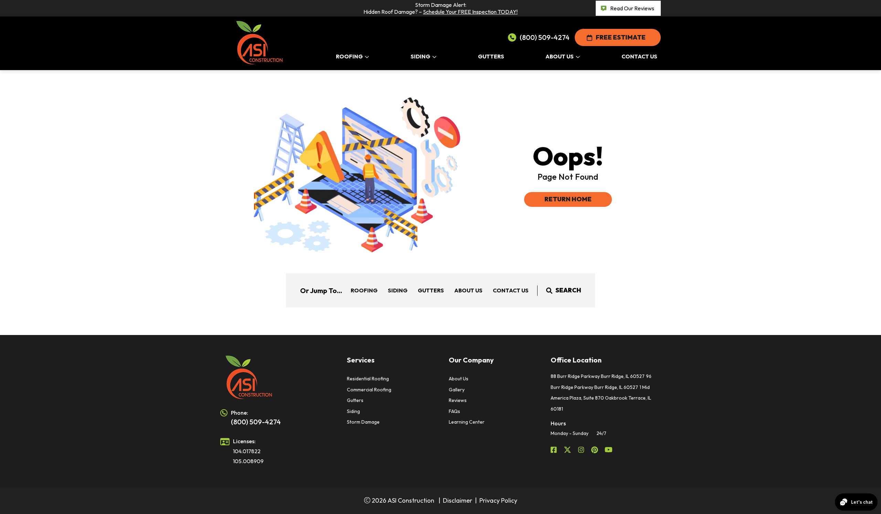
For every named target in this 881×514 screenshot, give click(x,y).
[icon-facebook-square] (554, 449)
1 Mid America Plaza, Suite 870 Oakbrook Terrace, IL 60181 (601, 398)
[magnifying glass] (549, 290)
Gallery (457, 390)
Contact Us (511, 290)
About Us (468, 290)
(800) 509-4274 (545, 37)
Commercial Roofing (369, 390)
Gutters (431, 290)
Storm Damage (363, 422)
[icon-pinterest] (595, 449)
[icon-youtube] (609, 449)
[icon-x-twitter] (568, 449)
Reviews (458, 400)
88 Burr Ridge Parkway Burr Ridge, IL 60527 (598, 376)
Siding (397, 290)
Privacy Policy (498, 500)
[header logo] (275, 378)
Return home (568, 199)
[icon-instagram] (582, 449)
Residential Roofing (368, 379)
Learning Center (467, 422)
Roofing (364, 290)
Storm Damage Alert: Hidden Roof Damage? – (440, 8)
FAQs (454, 411)
